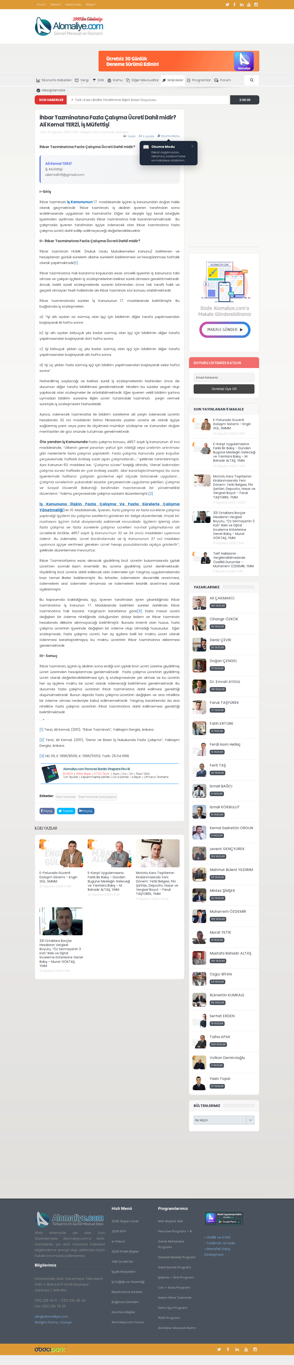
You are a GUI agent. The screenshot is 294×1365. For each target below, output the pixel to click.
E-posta (148, 136)
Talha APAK (220, 1036)
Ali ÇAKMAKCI (222, 598)
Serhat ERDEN (222, 1016)
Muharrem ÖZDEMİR (228, 911)
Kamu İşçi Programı (172, 1308)
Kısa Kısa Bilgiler (123, 1312)
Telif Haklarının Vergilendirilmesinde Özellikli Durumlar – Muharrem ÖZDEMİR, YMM (233, 559)
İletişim (91, 4)
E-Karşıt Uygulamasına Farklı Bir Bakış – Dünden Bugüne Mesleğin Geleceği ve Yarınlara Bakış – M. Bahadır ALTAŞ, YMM (109, 881)
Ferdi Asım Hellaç (225, 744)
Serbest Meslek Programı (177, 1257)
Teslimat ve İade (220, 1243)
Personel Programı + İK (175, 1231)
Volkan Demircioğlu (227, 1057)
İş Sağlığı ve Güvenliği (128, 1282)
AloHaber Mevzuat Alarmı (177, 1328)
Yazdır (131, 136)
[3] (139, 611)
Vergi (84, 80)
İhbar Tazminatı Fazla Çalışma (97, 797)
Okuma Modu (170, 136)
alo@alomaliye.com (51, 1316)
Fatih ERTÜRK (221, 723)
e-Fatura (118, 1241)
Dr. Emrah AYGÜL (225, 681)
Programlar (201, 80)
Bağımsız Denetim (125, 1302)
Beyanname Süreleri (127, 1292)
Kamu (118, 80)
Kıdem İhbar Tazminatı (174, 1297)
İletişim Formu (46, 1322)
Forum (41, 4)
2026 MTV (119, 1231)
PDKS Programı (169, 1318)
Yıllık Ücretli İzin (122, 1261)
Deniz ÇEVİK (220, 640)
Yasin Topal (220, 1078)
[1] (76, 262)
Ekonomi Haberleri (56, 80)
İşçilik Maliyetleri (124, 1272)
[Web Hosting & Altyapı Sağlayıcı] (51, 1349)
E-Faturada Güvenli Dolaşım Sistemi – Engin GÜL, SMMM (58, 877)
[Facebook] (234, 4)
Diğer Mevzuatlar (145, 80)
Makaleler (175, 80)
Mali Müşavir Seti (170, 1221)
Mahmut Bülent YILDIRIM (231, 869)
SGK (101, 80)
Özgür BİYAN (221, 974)
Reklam (56, 4)
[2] (150, 493)
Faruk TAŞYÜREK (224, 702)
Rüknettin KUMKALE (227, 995)
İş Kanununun (80, 201)
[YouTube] (248, 4)
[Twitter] (227, 4)
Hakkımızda (73, 4)
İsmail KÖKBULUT (225, 807)
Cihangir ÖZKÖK (224, 619)
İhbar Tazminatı (104, 132)
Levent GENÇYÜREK (227, 848)
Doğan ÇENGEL (223, 660)
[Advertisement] (224, 178)
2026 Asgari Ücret (125, 1221)
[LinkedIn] (241, 4)
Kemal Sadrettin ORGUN (231, 828)
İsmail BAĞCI (221, 786)
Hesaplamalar (53, 90)
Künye (66, 1322)
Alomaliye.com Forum (128, 1322)
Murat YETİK (220, 932)
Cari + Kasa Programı (174, 1287)
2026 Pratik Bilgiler (125, 1251)
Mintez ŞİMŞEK (222, 890)
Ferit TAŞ (218, 765)
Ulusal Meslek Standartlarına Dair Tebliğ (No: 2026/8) (117, 100)
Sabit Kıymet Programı (174, 1267)
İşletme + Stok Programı (176, 1277)
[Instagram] (255, 4)
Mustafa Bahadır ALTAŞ (230, 953)
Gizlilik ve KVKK (218, 1237)
